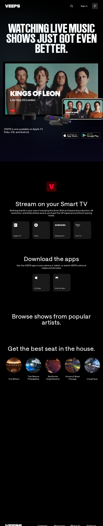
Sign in (84, 6)
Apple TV (17, 236)
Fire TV (78, 236)
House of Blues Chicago (72, 377)
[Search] (72, 6)
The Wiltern (13, 379)
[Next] (95, 368)
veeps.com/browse (51, 268)
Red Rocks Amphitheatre (53, 377)
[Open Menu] (95, 6)
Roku (36, 236)
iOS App (37, 288)
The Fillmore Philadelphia (33, 377)
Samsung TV (59, 236)
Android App (60, 288)
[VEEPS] (12, 6)
